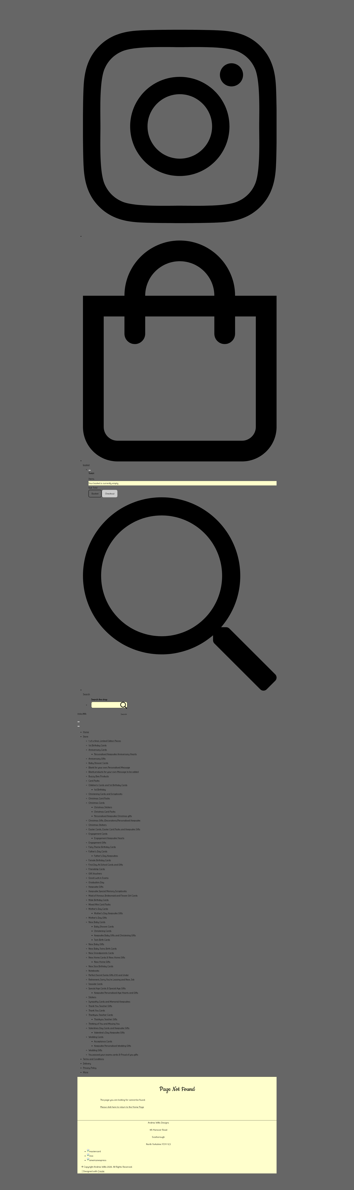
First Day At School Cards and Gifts (105, 864)
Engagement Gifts (97, 842)
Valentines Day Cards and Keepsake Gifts (108, 1028)
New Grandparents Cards (101, 953)
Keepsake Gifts (95, 886)
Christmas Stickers (103, 807)
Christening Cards (102, 930)
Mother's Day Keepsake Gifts (108, 913)
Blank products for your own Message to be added (113, 771)
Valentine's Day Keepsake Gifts (109, 1032)
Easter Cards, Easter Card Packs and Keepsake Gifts (114, 829)
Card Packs (94, 780)
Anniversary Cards (97, 749)
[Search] (123, 705)
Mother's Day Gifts (97, 917)
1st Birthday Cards (97, 745)
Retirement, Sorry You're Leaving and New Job (111, 979)
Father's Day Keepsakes (106, 855)
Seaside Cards (95, 983)
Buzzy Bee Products (98, 776)
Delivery (87, 1063)
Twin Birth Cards (102, 939)
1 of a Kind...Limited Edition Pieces (104, 740)
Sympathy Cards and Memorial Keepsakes (109, 1001)
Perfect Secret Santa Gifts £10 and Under (108, 975)
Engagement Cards (97, 833)
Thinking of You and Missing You (104, 1023)
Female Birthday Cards (99, 860)
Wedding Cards (95, 1037)
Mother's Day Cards (98, 908)
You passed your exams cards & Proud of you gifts (113, 1054)
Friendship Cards (96, 869)
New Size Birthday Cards (100, 966)
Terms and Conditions (93, 1059)
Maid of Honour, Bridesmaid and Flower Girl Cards (113, 895)
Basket (95, 493)
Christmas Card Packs (99, 798)
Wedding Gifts (95, 1050)
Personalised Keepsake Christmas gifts (113, 816)
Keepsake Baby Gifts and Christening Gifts (115, 935)
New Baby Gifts (96, 944)
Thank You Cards (96, 1010)
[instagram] (180, 236)
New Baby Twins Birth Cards (102, 948)
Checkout (109, 493)
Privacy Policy (89, 1067)
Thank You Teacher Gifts (100, 1006)
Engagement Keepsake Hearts (109, 838)
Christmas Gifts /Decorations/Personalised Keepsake (114, 820)
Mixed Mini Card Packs (99, 904)
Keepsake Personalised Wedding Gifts (112, 1045)
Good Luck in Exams (98, 877)
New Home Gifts (102, 961)
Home (86, 732)
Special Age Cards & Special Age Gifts (107, 988)
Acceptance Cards (103, 1041)
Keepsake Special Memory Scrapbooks (107, 891)
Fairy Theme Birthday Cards (102, 847)
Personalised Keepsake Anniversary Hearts (115, 754)
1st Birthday (100, 789)
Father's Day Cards (97, 851)
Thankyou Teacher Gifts (105, 1019)
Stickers (92, 997)
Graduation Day (96, 882)
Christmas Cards (96, 802)
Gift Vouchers (95, 873)
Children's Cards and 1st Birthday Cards (107, 785)
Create (101, 1171)
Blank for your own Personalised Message (109, 767)
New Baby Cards (96, 922)
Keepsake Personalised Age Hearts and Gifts (116, 992)
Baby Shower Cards (98, 763)
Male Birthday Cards (98, 900)
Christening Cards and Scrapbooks (105, 794)
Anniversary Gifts (97, 758)
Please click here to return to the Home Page (122, 1107)
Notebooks (93, 970)
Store (85, 736)
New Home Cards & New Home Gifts (106, 957)
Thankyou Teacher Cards (100, 1014)
